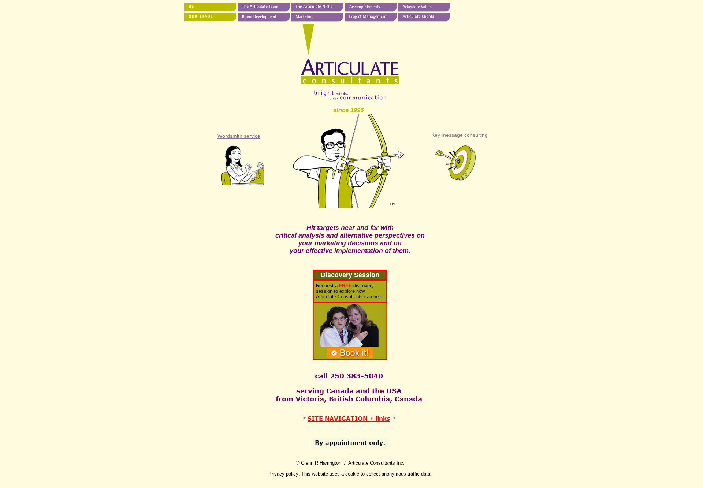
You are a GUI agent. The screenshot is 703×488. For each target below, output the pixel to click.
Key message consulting (459, 135)
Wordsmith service (238, 136)
